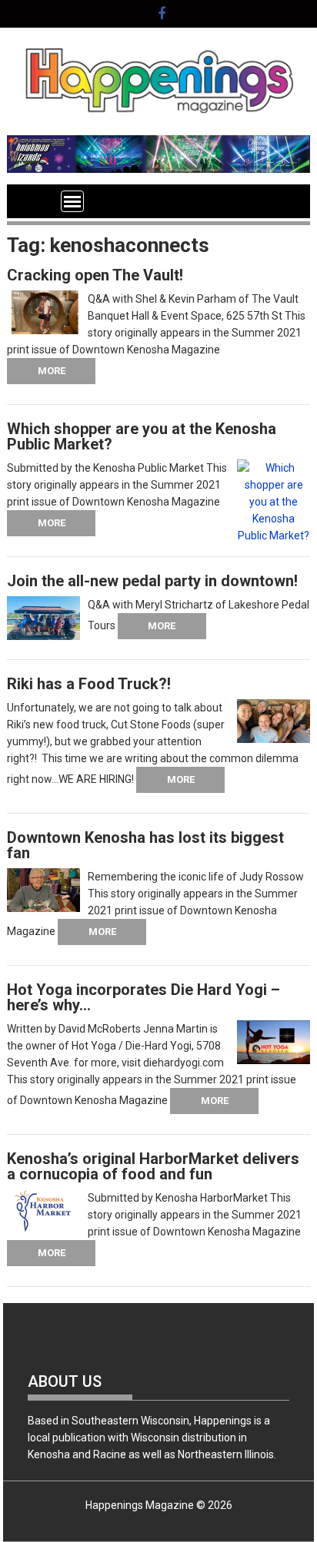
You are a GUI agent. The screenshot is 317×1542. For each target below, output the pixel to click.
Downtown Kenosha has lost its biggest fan (145, 845)
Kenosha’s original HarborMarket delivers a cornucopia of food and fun (153, 1166)
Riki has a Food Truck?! (89, 684)
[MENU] (72, 201)
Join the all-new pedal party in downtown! (152, 581)
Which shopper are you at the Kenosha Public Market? (141, 436)
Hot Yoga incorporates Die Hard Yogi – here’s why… (143, 997)
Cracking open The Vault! (95, 275)
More (51, 370)
